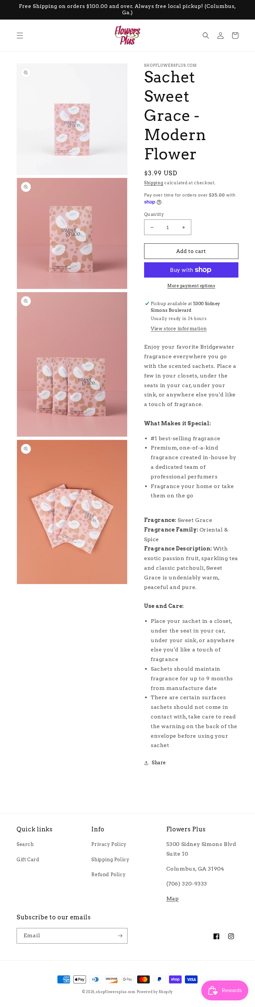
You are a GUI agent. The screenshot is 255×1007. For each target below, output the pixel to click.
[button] (20, 35)
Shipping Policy (110, 859)
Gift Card (28, 859)
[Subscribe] (120, 936)
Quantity (154, 214)
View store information (179, 328)
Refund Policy (108, 874)
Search (25, 844)
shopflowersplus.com (115, 992)
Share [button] (159, 762)
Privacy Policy (108, 844)
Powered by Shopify (155, 992)
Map (172, 898)
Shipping (153, 182)
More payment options (191, 285)
